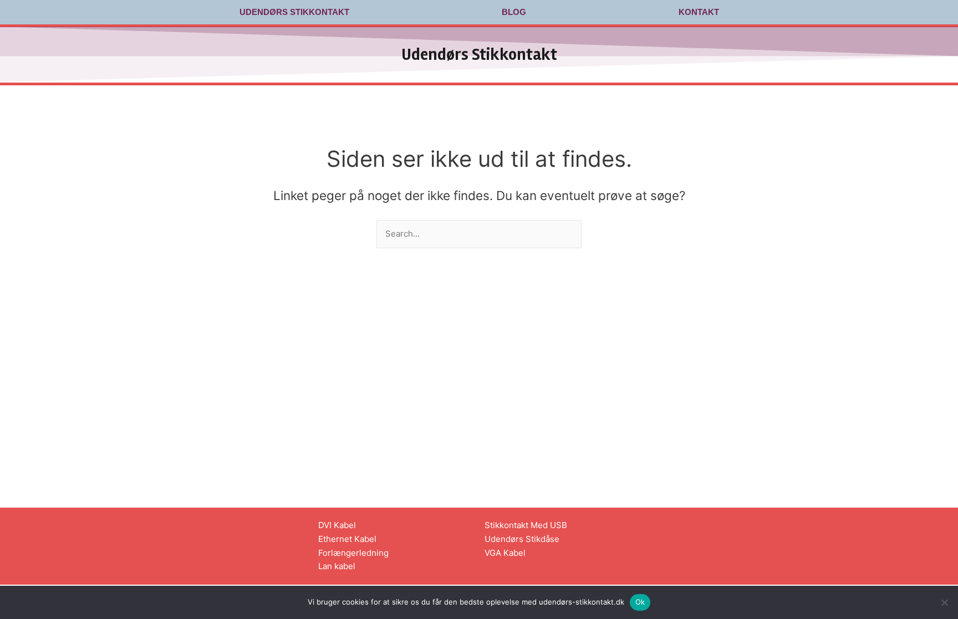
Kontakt (699, 12)
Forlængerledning (353, 553)
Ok (640, 601)
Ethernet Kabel (347, 539)
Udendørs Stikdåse (522, 539)
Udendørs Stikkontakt (294, 12)
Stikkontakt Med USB (526, 525)
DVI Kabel (337, 525)
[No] (944, 602)
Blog (514, 12)
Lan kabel (336, 566)
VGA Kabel (505, 553)
